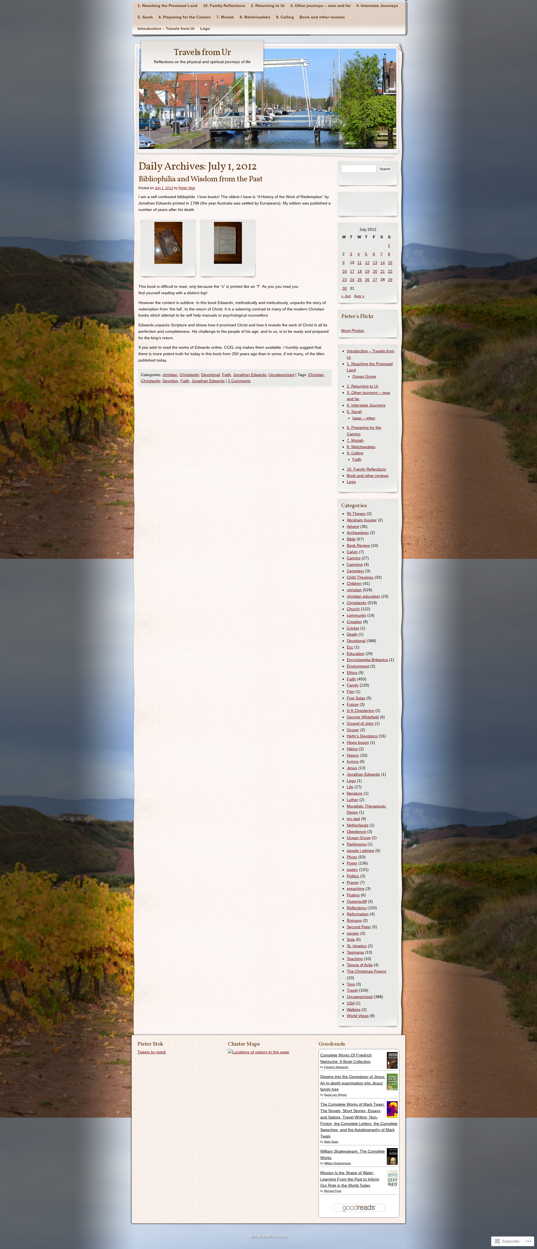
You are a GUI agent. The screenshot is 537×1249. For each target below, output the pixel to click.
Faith (226, 374)
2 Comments (239, 381)
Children (354, 583)
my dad (353, 818)
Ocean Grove (364, 376)
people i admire (360, 850)
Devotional (210, 374)
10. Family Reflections (224, 5)
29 (390, 279)
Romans (354, 920)
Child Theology (360, 577)
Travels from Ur (202, 53)
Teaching (355, 958)
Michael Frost (332, 1190)
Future (353, 704)
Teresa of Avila (360, 965)
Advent (353, 526)
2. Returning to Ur (268, 5)
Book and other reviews (322, 17)
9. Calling (285, 17)
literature (354, 793)
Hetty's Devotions (362, 736)
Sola (351, 939)
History (353, 755)
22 (390, 271)
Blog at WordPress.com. (268, 1236)
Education (355, 653)
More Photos (352, 330)
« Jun (346, 296)
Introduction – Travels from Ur (166, 28)
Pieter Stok (186, 188)
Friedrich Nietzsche (336, 1066)
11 (359, 262)
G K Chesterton (360, 710)
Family (353, 685)
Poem (352, 863)
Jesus (352, 768)
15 (390, 262)
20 (375, 271)
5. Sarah (145, 17)
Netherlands (357, 825)
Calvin (352, 552)
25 (359, 279)
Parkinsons (356, 844)
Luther (352, 799)
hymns (353, 761)
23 (344, 279)
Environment (358, 666)
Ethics (352, 672)
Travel (352, 990)
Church (353, 609)
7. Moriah (225, 17)
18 (359, 271)
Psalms (353, 895)
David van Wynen (335, 1094)
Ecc (350, 647)
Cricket (353, 628)
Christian (316, 374)
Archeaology (358, 532)
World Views (358, 1015)
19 (367, 271)
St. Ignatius (357, 946)
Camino (354, 558)
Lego (205, 28)
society (353, 933)
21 (382, 271)
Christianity (189, 374)
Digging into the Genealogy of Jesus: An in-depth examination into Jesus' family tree (352, 1083)
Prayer (353, 882)
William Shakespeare (337, 1163)
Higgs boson (358, 742)
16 (344, 271)
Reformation (358, 914)
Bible (351, 539)
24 (352, 279)
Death (352, 634)
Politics (353, 876)
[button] (168, 249)
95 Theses (356, 513)
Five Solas (356, 698)
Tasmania (355, 952)
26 (367, 279)
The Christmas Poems (366, 971)
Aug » (359, 296)
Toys (351, 984)
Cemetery (355, 571)
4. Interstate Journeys (377, 5)
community (356, 615)
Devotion (170, 381)
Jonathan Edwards (249, 374)
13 (375, 262)
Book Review (358, 545)
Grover (353, 730)
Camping (355, 564)
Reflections (356, 908)
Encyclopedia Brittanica (367, 659)
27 (375, 279)
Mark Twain (331, 1141)
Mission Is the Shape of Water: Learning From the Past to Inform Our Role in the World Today (349, 1179)
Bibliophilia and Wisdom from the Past (200, 179)
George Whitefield (363, 717)
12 (367, 262)
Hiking (352, 749)
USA (350, 1003)
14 (382, 262)
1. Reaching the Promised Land (167, 5)
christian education (363, 596)
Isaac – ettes (363, 418)
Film (350, 691)
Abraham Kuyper (362, 520)
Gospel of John (360, 723)
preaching (355, 888)
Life (350, 787)
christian (169, 374)
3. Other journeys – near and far (320, 5)
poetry (352, 869)
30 (344, 288)
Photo (352, 857)
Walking (354, 1009)
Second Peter (359, 927)
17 (352, 271)
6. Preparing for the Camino (185, 17)
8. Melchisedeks (255, 17)
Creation (354, 621)
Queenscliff (357, 901)
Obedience (356, 831)
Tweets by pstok (151, 1052)
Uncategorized (281, 374)
